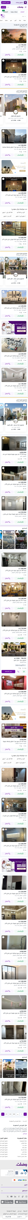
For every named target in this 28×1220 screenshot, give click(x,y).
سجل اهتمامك (8, 671)
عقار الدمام (24, 1154)
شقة (24, 20)
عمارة (6, 20)
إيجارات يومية (14, 12)
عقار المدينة (24, 1150)
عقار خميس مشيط (22, 1156)
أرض (15, 20)
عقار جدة (24, 1145)
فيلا (20, 20)
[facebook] (19, 1196)
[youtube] (11, 1196)
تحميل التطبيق (6, 2)
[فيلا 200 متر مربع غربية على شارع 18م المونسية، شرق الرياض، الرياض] (14, 566)
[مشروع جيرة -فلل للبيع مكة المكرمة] (14, 656)
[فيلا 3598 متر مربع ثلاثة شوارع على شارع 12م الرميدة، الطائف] (14, 811)
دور (11, 20)
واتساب (19, 54)
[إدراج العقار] (8, 7)
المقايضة (5, 12)
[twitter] (8, 1196)
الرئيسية (25, 1121)
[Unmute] (3, 728)
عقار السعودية (23, 1141)
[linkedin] (15, 1196)
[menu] (25, 7)
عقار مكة (24, 1148)
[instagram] (26, 1196)
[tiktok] (23, 1196)
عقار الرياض (24, 1143)
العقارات (22, 12)
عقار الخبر (24, 1152)
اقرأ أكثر (25, 1134)
